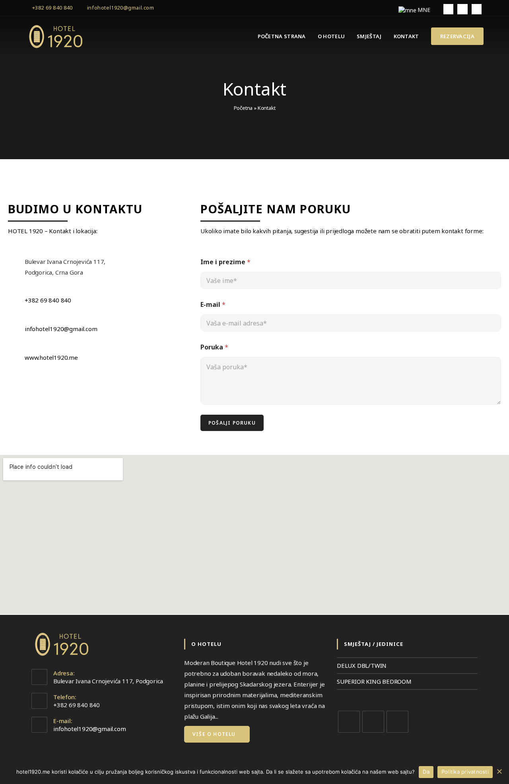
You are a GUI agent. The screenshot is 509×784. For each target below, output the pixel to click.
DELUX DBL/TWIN (362, 665)
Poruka (214, 347)
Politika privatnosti (465, 771)
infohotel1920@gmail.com (120, 7)
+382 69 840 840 (52, 7)
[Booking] (373, 722)
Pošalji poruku (232, 422)
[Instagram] (349, 722)
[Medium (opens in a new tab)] (477, 9)
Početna (243, 107)
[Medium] (397, 722)
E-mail (212, 304)
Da (426, 771)
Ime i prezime (225, 262)
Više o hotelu (214, 734)
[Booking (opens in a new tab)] (462, 9)
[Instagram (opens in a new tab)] (448, 9)
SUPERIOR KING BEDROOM (374, 681)
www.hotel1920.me (51, 357)
